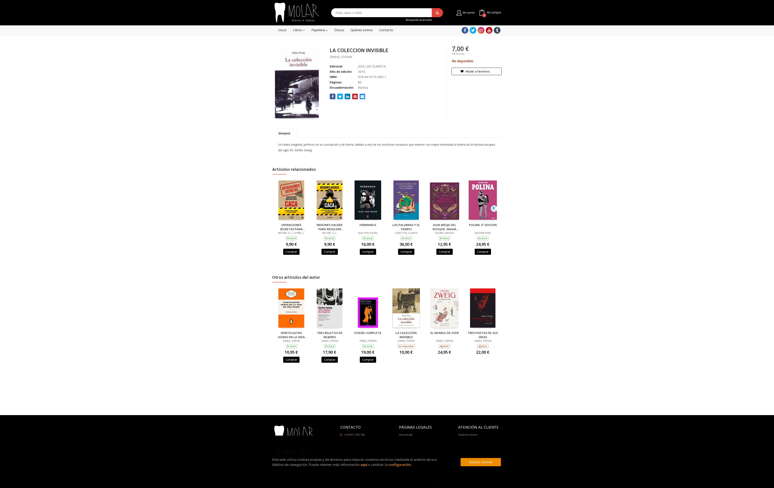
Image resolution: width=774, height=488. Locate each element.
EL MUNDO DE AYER (444, 333)
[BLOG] (497, 30)
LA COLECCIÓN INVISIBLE (406, 335)
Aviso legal (405, 434)
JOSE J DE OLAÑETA (372, 66)
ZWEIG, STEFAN (341, 57)
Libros (298, 30)
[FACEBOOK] (465, 30)
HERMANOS (368, 225)
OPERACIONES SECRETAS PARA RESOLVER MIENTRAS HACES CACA (291, 227)
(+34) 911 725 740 (354, 434)
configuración (399, 464)
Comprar (291, 252)
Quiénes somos (468, 434)
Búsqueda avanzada (419, 20)
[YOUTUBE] (489, 30)
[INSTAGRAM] (481, 30)
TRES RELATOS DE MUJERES (329, 335)
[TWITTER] (473, 30)
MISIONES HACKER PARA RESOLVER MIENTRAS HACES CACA (329, 227)
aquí (363, 464)
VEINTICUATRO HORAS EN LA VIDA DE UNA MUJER (291, 335)
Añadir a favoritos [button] (477, 71)
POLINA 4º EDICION (483, 225)
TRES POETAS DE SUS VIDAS (483, 335)
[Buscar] (437, 12)
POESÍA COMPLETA (367, 333)
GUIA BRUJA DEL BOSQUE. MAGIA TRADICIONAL (444, 227)
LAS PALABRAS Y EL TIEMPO (406, 227)
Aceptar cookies (480, 462)
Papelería (318, 30)
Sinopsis (284, 133)
